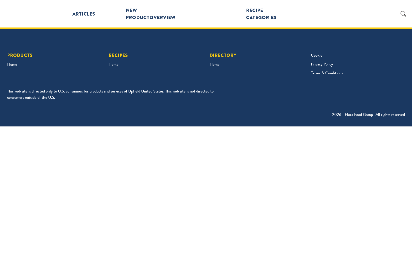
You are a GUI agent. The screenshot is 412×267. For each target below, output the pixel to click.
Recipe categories (261, 14)
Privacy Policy (322, 65)
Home (12, 65)
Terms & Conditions (327, 73)
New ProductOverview (150, 14)
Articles (83, 13)
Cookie (316, 56)
